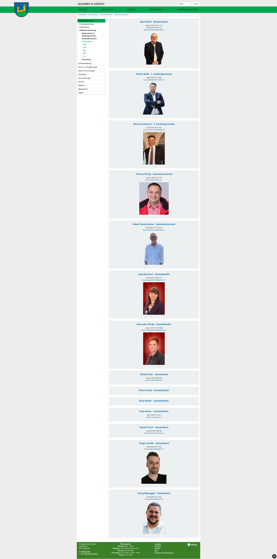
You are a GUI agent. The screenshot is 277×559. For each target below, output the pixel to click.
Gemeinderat (87, 41)
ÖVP (85, 47)
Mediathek (82, 74)
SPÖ (84, 44)
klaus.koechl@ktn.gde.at (156, 30)
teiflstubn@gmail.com (156, 499)
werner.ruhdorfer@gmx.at (156, 130)
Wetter (81, 93)
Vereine (81, 82)
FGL (84, 50)
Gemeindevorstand (89, 39)
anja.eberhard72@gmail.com (156, 280)
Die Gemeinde (107, 10)
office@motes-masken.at (156, 80)
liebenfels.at (82, 14)
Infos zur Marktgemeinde (87, 67)
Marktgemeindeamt (87, 24)
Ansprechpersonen (106, 14)
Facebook (158, 546)
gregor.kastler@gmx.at (156, 449)
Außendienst (84, 27)
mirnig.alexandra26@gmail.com (156, 330)
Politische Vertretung (121, 14)
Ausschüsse (86, 59)
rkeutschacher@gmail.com (156, 230)
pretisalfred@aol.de (155, 380)
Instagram (158, 544)
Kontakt (157, 548)
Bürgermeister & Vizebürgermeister (89, 34)
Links (156, 550)
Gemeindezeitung (84, 63)
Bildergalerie (83, 89)
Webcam (81, 85)
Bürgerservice (156, 10)
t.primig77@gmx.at (155, 180)
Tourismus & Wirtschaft (188, 10)
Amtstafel (131, 10)
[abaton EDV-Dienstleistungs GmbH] (192, 544)
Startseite (83, 10)
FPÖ (84, 53)
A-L (84, 56)
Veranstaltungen (84, 78)
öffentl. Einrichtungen (86, 71)
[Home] (21, 10)
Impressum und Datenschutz (164, 553)
